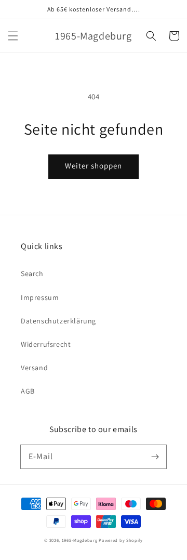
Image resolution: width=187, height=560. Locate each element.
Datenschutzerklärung (58, 320)
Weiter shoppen (93, 166)
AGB (28, 391)
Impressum (40, 297)
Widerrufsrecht (46, 344)
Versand (34, 367)
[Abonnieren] (154, 456)
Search (32, 273)
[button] (13, 35)
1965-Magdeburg (80, 540)
